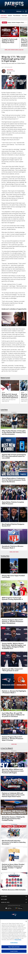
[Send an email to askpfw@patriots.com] (10, 73)
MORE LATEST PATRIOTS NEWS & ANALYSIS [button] (14, 49)
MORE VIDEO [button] (14, 744)
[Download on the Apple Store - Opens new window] (8, 908)
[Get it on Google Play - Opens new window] (18, 909)
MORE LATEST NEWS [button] (14, 551)
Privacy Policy (18, 939)
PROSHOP (18, 11)
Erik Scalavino (10, 69)
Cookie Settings (14, 942)
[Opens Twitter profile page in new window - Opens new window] (8, 73)
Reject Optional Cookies (14, 946)
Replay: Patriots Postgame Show (16, 22)
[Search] (23, 11)
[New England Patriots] (14, 915)
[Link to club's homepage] (3, 11)
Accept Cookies (14, 951)
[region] (14, 936)
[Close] (26, 921)
